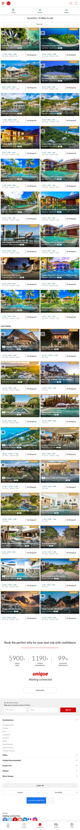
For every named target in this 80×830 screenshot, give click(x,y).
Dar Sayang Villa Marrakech (53, 511)
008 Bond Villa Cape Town (16, 347)
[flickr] (29, 819)
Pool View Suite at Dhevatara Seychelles (58, 242)
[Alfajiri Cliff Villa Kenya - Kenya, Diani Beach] (20, 602)
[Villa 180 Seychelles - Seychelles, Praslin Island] (59, 104)
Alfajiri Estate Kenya (14, 478)
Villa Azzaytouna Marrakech (53, 576)
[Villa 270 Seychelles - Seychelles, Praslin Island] (20, 104)
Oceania (5, 738)
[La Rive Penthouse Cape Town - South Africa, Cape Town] (59, 438)
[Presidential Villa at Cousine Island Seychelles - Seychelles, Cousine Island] (59, 71)
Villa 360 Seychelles (10, 78)
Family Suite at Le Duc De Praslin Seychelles (20, 177)
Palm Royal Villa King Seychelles (15, 242)
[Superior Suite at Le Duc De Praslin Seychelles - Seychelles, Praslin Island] (20, 301)
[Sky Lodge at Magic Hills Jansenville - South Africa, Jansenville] (59, 373)
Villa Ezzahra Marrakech (52, 412)
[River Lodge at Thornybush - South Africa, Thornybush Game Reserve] (59, 471)
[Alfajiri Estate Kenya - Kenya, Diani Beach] (20, 471)
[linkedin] (24, 819)
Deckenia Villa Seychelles (12, 46)
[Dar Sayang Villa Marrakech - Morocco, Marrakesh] (59, 504)
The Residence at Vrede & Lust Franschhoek (20, 379)
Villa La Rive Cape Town (15, 412)
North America (7, 744)
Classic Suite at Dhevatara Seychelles (17, 209)
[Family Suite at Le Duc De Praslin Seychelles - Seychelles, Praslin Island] (20, 170)
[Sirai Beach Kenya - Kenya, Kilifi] (59, 536)
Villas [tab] (4, 755)
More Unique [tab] (8, 776)
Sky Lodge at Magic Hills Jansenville (56, 379)
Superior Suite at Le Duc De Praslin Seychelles (21, 308)
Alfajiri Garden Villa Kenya (52, 609)
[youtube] (19, 819)
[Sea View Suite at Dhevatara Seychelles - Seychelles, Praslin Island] (59, 170)
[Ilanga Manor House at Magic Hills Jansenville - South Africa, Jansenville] (20, 504)
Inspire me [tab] (7, 766)
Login (38, 786)
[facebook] (4, 819)
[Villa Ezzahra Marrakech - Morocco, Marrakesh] (59, 405)
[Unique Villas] (8, 3)
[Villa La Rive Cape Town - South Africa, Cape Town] (20, 405)
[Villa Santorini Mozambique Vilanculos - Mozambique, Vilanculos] (20, 569)
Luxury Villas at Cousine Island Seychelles (59, 144)
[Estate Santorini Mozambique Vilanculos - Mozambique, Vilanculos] (20, 438)
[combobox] (40, 24)
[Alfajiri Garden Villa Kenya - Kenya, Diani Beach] (59, 602)
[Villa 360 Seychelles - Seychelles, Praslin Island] (20, 71)
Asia (4, 731)
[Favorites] (3, 33)
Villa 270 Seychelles (10, 111)
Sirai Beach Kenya (49, 543)
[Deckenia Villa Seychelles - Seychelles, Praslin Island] (20, 39)
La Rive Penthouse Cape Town (54, 445)
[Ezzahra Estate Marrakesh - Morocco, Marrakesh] (59, 340)
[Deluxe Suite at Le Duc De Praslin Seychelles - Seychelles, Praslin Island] (59, 268)
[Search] (70, 3)
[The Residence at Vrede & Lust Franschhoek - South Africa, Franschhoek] (20, 373)
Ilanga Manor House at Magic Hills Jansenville (20, 511)
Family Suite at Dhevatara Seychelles (17, 144)
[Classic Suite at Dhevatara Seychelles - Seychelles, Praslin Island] (20, 202)
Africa (4, 741)
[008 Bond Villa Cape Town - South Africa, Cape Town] (20, 340)
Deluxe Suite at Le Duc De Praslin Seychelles (60, 275)
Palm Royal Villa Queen (11, 275)
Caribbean (6, 735)
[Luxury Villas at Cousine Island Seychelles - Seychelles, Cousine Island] (59, 137)
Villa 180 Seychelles (50, 111)
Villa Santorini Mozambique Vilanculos (21, 576)
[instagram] (34, 819)
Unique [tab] (5, 771)
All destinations (8, 725)
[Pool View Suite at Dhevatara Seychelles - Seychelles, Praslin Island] (59, 235)
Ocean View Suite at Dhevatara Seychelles (59, 209)
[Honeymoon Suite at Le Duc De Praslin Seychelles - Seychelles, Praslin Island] (59, 301)
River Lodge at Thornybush (57, 478)
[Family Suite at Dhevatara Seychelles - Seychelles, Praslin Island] (20, 137)
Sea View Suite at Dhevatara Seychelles (58, 177)
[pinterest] (14, 819)
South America (7, 747)
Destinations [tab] (8, 720)
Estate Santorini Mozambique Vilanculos (22, 445)
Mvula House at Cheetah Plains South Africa (20, 543)
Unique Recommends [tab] (11, 760)
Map (20, 48)
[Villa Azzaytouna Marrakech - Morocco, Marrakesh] (59, 569)
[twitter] (9, 819)
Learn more (40, 690)
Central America (8, 751)
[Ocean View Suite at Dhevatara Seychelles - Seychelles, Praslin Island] (59, 202)
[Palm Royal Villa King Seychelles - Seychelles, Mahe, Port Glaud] (20, 235)
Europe (5, 728)
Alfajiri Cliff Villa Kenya (11, 609)
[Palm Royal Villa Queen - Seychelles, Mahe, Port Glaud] (20, 268)
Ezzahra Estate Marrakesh (53, 347)
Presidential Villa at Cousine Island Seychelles (60, 78)
